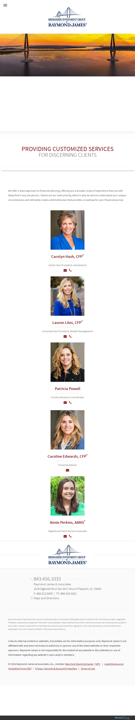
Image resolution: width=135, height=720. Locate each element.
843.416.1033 (47, 578)
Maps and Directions (46, 598)
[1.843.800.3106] (70, 536)
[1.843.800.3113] (70, 270)
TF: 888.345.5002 (66, 593)
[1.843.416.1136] (70, 402)
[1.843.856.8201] (70, 336)
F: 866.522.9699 (43, 593)
